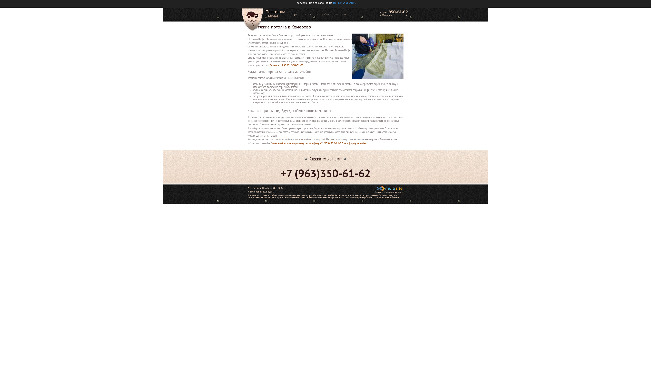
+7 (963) (394, 12)
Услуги (294, 14)
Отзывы (306, 14)
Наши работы (323, 14)
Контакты (340, 14)
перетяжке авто (344, 2)
